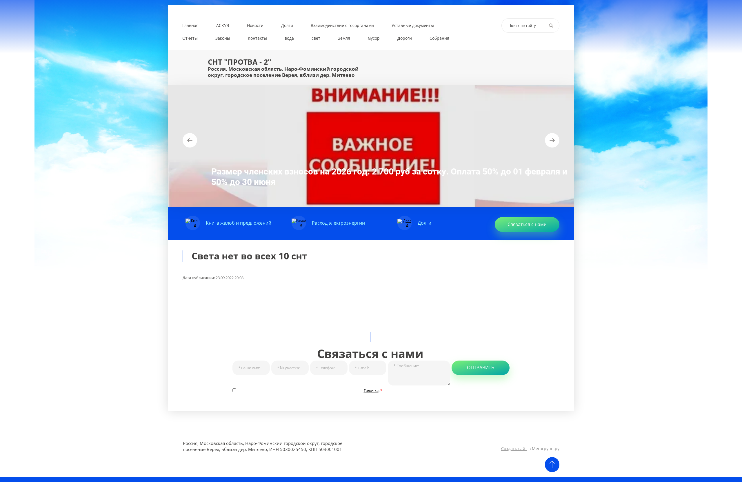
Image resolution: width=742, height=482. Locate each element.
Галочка (371, 390)
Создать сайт (514, 448)
